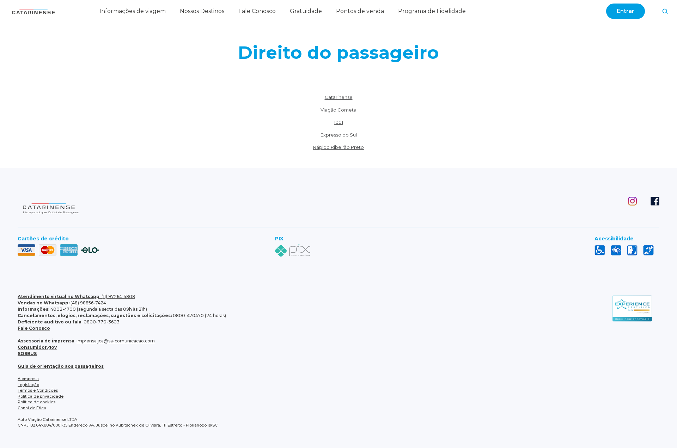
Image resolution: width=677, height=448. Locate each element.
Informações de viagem (132, 11)
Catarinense (339, 97)
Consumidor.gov (37, 347)
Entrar (625, 11)
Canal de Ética (32, 407)
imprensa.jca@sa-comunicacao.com (116, 340)
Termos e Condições (38, 390)
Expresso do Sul (339, 135)
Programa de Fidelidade (432, 11)
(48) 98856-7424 (62, 302)
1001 (338, 122)
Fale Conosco (257, 11)
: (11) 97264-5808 (76, 296)
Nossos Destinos (202, 11)
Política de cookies (36, 401)
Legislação (28, 384)
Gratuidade (306, 11)
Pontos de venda (360, 11)
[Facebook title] (648, 209)
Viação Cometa (338, 110)
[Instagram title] (625, 209)
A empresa (28, 378)
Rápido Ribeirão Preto (338, 147)
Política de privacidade (40, 396)
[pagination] (665, 11)
